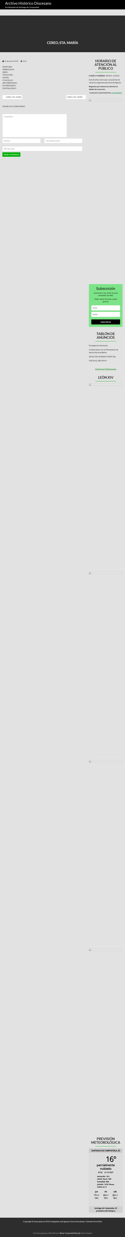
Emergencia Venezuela (98, 345)
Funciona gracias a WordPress (45, 1233)
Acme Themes (86, 1233)
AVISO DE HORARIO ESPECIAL (102, 356)
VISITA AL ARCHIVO (98, 360)
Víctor (25, 61)
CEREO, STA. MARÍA (13, 97)
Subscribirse (106, 322)
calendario (116, 93)
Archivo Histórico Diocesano (28, 3)
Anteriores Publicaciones (105, 369)
